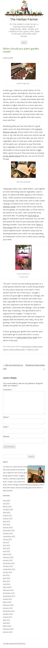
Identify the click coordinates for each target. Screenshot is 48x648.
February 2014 (8, 590)
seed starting (26, 346)
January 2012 (8, 632)
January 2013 (8, 608)
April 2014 (6, 584)
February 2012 (8, 629)
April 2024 (6, 500)
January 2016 (8, 527)
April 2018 (6, 512)
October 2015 (8, 533)
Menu (24, 42)
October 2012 (8, 614)
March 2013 (7, 602)
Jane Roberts (33, 484)
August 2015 (7, 539)
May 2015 (6, 548)
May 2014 (6, 581)
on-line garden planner (12, 156)
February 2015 (8, 557)
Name (6, 417)
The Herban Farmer (24, 19)
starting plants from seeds (26, 337)
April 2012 (6, 623)
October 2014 (8, 566)
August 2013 (7, 599)
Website (6, 436)
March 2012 (7, 626)
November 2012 (9, 611)
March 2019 (7, 506)
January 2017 (8, 518)
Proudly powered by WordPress (14, 643)
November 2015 (9, 530)
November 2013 (9, 593)
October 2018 (8, 509)
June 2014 (6, 578)
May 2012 (6, 620)
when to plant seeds (17, 349)
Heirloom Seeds (9, 206)
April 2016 (6, 524)
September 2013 (9, 596)
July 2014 (6, 575)
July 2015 (6, 542)
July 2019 (6, 503)
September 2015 (9, 536)
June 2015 (6, 545)
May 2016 (6, 521)
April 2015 (6, 551)
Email (6, 427)
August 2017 (7, 515)
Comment (7, 389)
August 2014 (7, 572)
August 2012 (7, 617)
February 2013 (8, 605)
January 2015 (8, 560)
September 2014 (9, 569)
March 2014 (7, 587)
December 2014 (9, 563)
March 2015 (7, 554)
